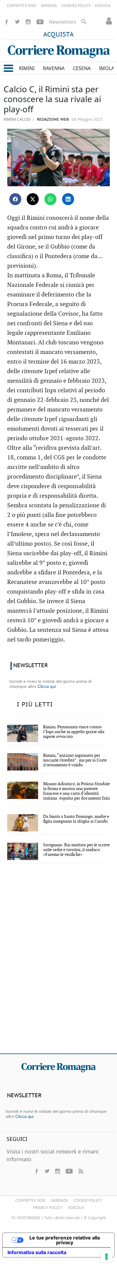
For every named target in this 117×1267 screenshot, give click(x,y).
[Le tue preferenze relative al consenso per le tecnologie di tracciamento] (106, 1256)
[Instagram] (28, 22)
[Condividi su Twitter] (32, 199)
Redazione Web (52, 119)
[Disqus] (58, 962)
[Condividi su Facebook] (15, 199)
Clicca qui (47, 686)
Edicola (76, 1207)
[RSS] (81, 1171)
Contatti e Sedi (30, 1200)
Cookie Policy (88, 1200)
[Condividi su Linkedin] (68, 199)
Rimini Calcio (17, 119)
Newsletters (62, 22)
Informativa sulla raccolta (37, 1252)
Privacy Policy (47, 1207)
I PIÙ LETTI (35, 704)
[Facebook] (7, 22)
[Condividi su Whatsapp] (50, 199)
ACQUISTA (58, 34)
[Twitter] (17, 22)
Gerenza (59, 1200)
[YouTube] (40, 22)
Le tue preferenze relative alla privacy (64, 1240)
